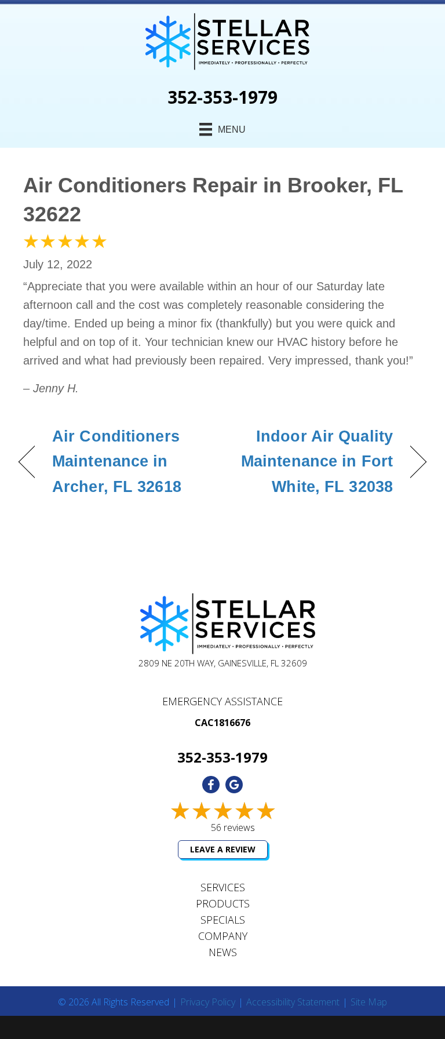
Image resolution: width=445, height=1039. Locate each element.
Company (222, 936)
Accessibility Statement (293, 1002)
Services (222, 887)
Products (223, 903)
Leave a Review (223, 849)
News (223, 952)
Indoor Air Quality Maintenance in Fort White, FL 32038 (314, 461)
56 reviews (233, 827)
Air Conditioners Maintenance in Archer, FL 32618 (116, 461)
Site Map (369, 1002)
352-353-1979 (222, 97)
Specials (222, 919)
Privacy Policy (207, 1002)
